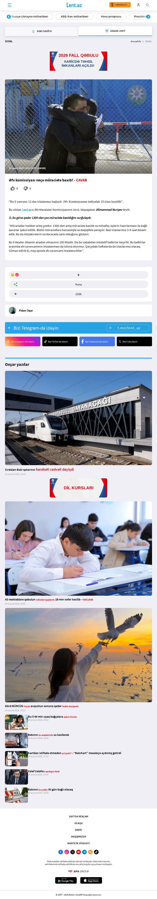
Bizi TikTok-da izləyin (58, 341)
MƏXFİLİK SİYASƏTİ (78, 843)
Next (148, 17)
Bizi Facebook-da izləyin (96, 341)
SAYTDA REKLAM (78, 816)
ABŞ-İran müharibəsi (74, 16)
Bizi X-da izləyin (130, 341)
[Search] (147, 4)
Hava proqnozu (111, 16)
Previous (9, 17)
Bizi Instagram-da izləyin (22, 341)
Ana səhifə (136, 41)
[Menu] (10, 5)
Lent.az (26, 209)
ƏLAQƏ (78, 823)
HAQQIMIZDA (78, 836)
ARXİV (78, 830)
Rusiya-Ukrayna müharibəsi (29, 16)
